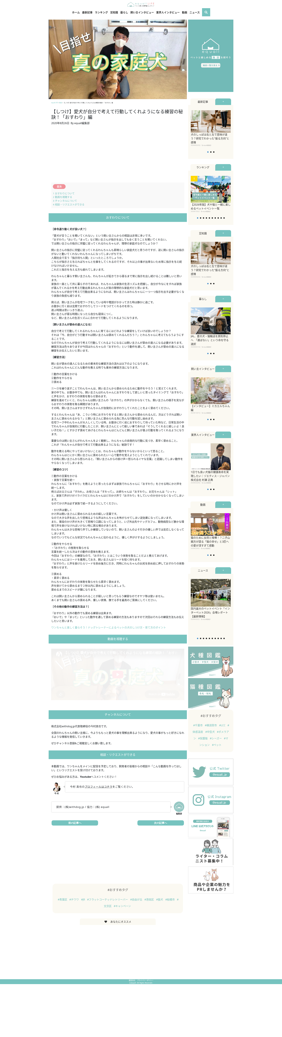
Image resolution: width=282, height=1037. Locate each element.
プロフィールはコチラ (98, 786)
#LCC (222, 725)
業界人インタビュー (168, 12)
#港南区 (149, 899)
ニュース (194, 12)
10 (224, 218)
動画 (184, 12)
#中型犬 (210, 732)
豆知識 (114, 12)
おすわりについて (64, 193)
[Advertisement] (117, 156)
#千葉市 (198, 725)
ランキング (101, 12)
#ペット (216, 745)
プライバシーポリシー (145, 980)
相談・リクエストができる (68, 204)
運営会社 (132, 980)
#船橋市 (170, 899)
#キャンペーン (122, 906)
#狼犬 (160, 899)
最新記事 (87, 12)
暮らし (124, 12)
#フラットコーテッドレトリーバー (108, 899)
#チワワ (74, 899)
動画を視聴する (62, 197)
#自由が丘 (136, 899)
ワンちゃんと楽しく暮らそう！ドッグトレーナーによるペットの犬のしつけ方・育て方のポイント (108, 627)
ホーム (76, 12)
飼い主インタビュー (142, 12)
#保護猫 (203, 738)
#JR (83, 899)
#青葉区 (63, 899)
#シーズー (216, 738)
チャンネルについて (65, 200)
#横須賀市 (211, 725)
